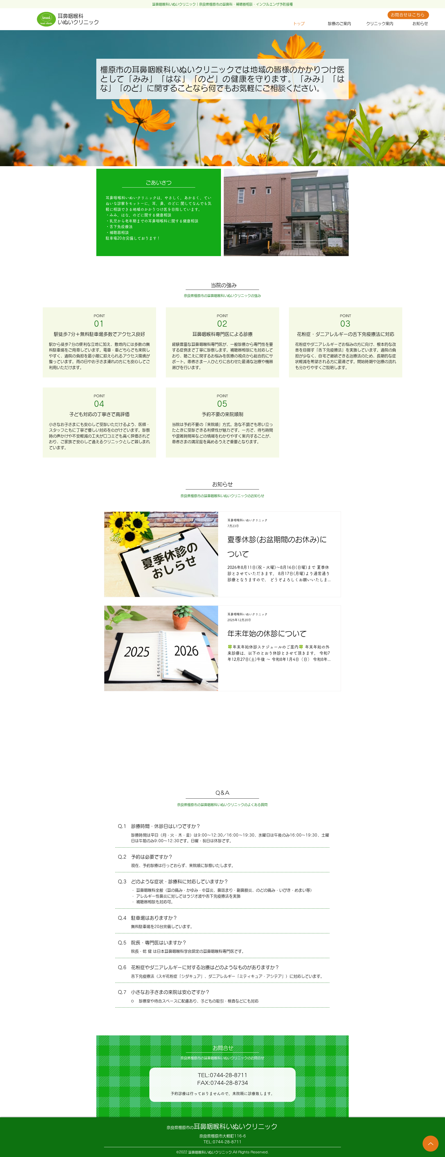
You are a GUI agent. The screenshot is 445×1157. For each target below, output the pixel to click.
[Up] (431, 1144)
